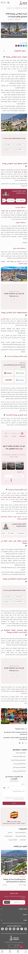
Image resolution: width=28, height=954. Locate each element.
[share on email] (16, 46)
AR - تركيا (16, 946)
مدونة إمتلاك (18, 8)
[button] (5, 788)
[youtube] (25, 929)
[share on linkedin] (21, 46)
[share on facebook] (24, 46)
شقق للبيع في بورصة (21, 752)
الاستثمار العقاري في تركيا (20, 763)
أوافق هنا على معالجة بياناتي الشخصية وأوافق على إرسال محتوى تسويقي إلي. (14, 798)
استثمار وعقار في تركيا (20, 832)
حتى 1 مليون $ (8, 150)
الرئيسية (25, 8)
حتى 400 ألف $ (19, 150)
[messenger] (6, 929)
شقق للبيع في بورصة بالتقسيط (18, 760)
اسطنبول (20, 200)
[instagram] (14, 929)
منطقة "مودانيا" (20, 207)
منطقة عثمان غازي (19, 248)
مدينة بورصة (9, 8)
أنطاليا (11, 200)
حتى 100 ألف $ (19, 145)
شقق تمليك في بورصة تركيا (19, 767)
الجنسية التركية (20, 691)
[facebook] (21, 929)
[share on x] (19, 46)
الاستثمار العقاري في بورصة (19, 771)
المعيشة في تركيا (13, 839)
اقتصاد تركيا (23, 839)
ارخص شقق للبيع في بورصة (19, 756)
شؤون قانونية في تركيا (21, 836)
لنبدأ (14, 300)
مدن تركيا (10, 832)
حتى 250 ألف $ (8, 145)
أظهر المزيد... (8, 380)
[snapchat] (2, 929)
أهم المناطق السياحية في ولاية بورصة (13, 211)
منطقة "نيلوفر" (20, 222)
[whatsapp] (10, 929)
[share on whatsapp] (26, 46)
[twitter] (18, 929)
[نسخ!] (4, 57)
